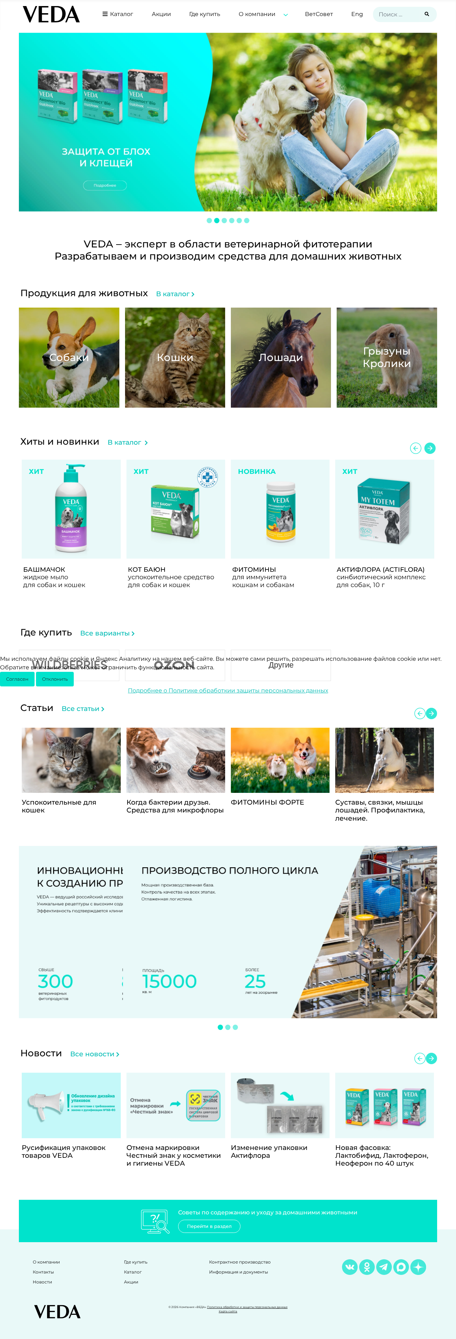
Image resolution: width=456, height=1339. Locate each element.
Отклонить (55, 679)
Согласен (17, 679)
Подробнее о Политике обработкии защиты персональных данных (228, 690)
